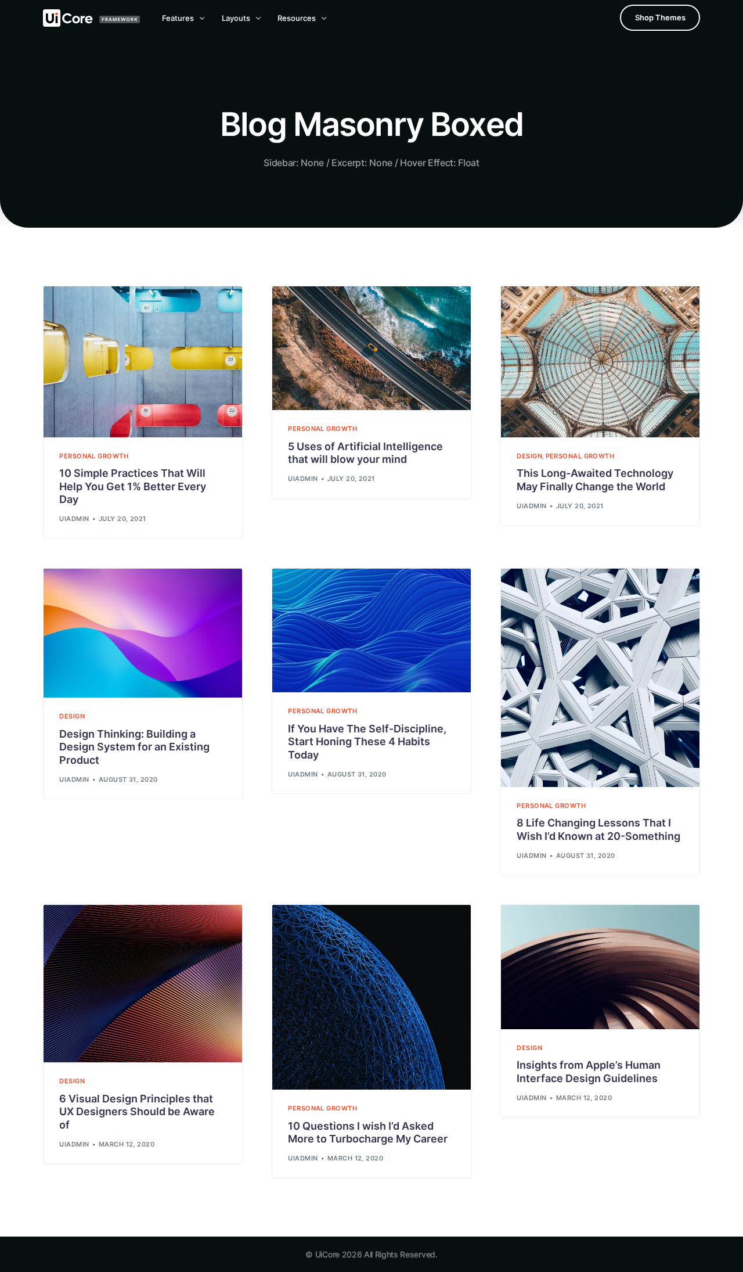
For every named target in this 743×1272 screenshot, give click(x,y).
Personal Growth (93, 456)
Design (529, 456)
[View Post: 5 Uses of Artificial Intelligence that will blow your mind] (371, 348)
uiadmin (74, 519)
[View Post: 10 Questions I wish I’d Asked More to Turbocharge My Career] (371, 997)
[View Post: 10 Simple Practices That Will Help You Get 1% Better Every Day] (143, 361)
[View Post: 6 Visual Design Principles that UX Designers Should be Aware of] (143, 983)
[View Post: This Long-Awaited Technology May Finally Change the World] (600, 361)
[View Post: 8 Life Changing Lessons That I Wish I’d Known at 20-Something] (600, 678)
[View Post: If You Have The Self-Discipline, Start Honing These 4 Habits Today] (371, 631)
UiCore (327, 1254)
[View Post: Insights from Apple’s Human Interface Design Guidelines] (600, 967)
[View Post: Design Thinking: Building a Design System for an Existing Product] (143, 633)
